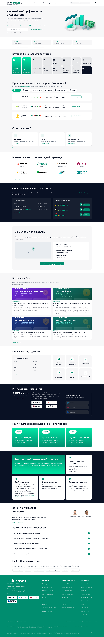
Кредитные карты (47, 587)
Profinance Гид (85, 584)
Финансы (29, 3)
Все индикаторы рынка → (39, 46)
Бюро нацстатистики (24, 46)
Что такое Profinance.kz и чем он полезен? (27, 533)
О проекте (64, 3)
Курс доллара (75, 570)
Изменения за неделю (67, 601)
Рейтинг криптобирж (67, 594)
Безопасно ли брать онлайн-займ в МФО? (27, 543)
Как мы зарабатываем (87, 601)
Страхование (45, 604)
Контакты (83, 604)
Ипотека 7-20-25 (79, 566)
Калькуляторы (47, 3)
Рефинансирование (47, 594)
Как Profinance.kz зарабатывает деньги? (26, 554)
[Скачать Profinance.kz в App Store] (38, 402)
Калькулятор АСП (67, 566)
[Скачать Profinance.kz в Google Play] (53, 402)
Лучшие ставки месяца (68, 607)
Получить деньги (76, 97)
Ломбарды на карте (67, 590)
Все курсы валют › (18, 374)
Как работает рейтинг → (37, 29)
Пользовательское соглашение (73, 621)
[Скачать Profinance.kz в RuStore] (53, 406)
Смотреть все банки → (18, 179)
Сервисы (56, 3)
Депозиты (28, 570)
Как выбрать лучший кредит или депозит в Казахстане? (31, 538)
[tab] (16, 90)
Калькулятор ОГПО (38, 570)
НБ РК (18, 46)
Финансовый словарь (86, 587)
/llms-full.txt (72, 626)
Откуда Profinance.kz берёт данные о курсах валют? (30, 549)
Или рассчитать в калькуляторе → (21, 148)
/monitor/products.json (12, 627)
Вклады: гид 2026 (18, 570)
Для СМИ (64, 604)
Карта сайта (84, 614)
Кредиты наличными (47, 590)
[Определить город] (95, 2)
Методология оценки (86, 597)
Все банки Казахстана (67, 587)
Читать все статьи (16, 342)
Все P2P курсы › (18, 212)
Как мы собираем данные (21, 32)
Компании (37, 3)
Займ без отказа (18, 566)
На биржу (86, 204)
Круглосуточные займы (31, 566)
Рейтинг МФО (56, 566)
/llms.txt (47, 626)
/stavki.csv (45, 627)
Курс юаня (65, 570)
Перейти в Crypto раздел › (85, 193)
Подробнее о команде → (18, 522)
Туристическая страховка (53, 570)
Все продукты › (21, 398)
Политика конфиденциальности (89, 621)
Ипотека (44, 597)
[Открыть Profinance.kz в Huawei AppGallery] (38, 406)
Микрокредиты (46, 584)
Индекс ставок (65, 597)
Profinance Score (25, 86)
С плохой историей (44, 566)
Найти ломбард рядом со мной (52, 264)
